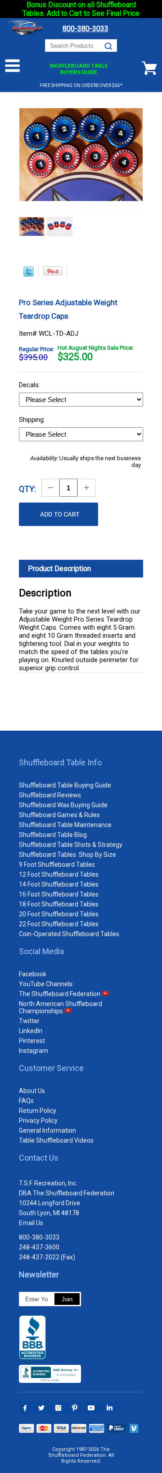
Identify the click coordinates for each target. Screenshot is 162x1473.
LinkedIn (30, 1030)
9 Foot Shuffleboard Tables (57, 864)
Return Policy (37, 1110)
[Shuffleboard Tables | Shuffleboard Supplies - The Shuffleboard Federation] (25, 35)
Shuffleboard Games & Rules (59, 815)
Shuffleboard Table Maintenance (65, 824)
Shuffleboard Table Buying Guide (65, 785)
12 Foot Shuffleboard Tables (59, 874)
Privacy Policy (38, 1120)
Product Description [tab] (59, 568)
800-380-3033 (39, 1237)
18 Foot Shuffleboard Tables (59, 904)
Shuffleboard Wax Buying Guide (63, 805)
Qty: (27, 489)
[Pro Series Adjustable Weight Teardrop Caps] (32, 227)
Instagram (33, 1050)
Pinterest (32, 1040)
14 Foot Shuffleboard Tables (59, 884)
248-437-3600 (39, 1247)
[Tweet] (28, 274)
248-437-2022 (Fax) (47, 1257)
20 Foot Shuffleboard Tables (59, 914)
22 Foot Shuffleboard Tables (59, 924)
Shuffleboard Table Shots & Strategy (70, 844)
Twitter (29, 1021)
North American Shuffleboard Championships (60, 1007)
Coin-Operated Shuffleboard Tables (69, 934)
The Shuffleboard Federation (60, 993)
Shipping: (33, 420)
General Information (47, 1130)
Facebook (32, 974)
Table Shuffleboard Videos (56, 1140)
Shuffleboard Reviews (50, 795)
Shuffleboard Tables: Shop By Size (67, 854)
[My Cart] (149, 68)
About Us (32, 1090)
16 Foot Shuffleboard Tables (59, 894)
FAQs (26, 1100)
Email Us (31, 1222)
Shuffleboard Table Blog (53, 834)
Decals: (30, 385)
